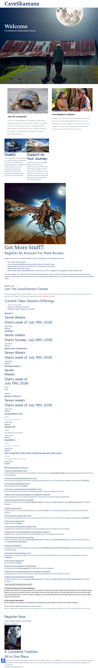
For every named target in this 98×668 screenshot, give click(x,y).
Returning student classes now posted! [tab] (21, 309)
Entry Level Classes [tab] (14, 305)
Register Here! (9, 286)
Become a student (10, 624)
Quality (10, 154)
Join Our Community (16, 116)
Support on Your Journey (37, 156)
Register (7, 328)
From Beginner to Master (63, 114)
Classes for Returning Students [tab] (18, 307)
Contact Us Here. (48, 296)
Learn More (8, 326)
